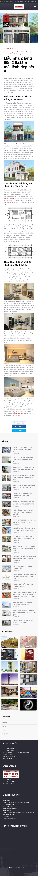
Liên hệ (3, 726)
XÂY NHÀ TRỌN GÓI (8, 783)
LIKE (20, 423)
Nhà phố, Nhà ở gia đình (17, 54)
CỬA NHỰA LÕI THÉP (9, 757)
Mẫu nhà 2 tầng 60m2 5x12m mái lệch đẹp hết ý (19, 64)
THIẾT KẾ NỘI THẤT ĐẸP (9, 750)
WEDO (10, 867)
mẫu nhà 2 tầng (13, 144)
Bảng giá (4, 722)
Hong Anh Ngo (10, 48)
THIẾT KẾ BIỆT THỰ (8, 748)
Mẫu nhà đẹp (21, 52)
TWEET (19, 430)
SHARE (19, 427)
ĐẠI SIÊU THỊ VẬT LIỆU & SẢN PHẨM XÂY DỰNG (16, 752)
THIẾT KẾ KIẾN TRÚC (9, 779)
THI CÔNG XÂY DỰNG (9, 781)
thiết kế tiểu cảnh (9, 198)
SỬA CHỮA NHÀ (7, 759)
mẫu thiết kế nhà (18, 413)
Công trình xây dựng (10, 52)
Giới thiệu (4, 730)
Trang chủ (4, 733)
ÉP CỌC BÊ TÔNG (8, 754)
